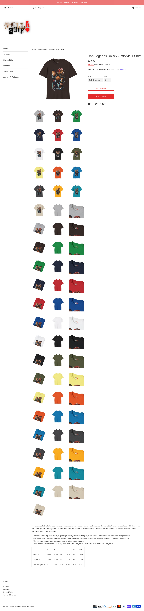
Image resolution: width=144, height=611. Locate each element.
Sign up (41, 8)
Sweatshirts (8, 60)
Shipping (91, 64)
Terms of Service (9, 595)
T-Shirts (6, 54)
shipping (6, 589)
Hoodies (6, 66)
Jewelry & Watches (15, 77)
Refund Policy (8, 592)
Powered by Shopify (27, 606)
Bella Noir (18, 606)
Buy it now (101, 96)
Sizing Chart (8, 71)
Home (5, 49)
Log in (34, 8)
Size (105, 76)
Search (6, 587)
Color (89, 76)
